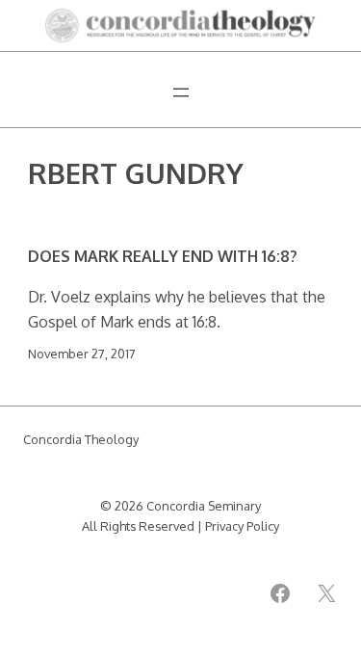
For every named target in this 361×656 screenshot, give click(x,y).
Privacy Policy (242, 526)
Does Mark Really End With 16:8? (162, 256)
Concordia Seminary (203, 505)
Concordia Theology (81, 439)
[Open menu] (181, 92)
